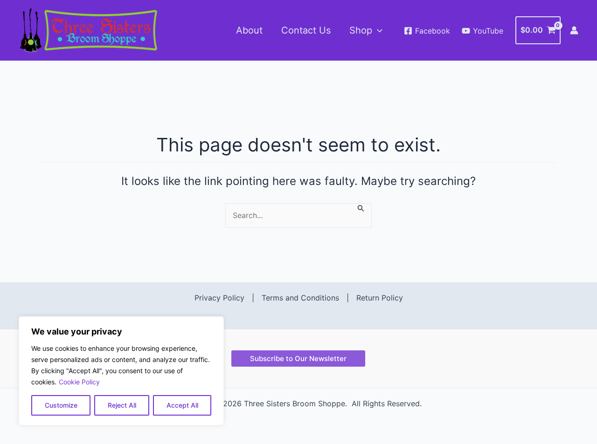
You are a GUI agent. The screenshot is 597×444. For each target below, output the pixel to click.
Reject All (122, 405)
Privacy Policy (219, 297)
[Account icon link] (574, 30)
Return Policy (379, 297)
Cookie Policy (79, 382)
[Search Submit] (361, 208)
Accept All (182, 405)
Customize (61, 405)
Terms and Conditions (300, 297)
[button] (377, 30)
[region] (121, 370)
